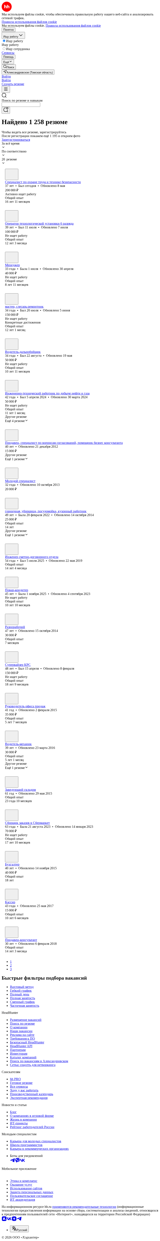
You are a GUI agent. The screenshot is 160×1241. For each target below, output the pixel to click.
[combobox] (21, 104)
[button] (6, 76)
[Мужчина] (11, 174)
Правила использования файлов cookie (73, 25)
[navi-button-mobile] (6, 89)
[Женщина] (11, 257)
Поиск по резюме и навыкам (22, 100)
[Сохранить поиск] (6, 110)
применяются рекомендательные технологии (84, 1206)
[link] (9, 66)
